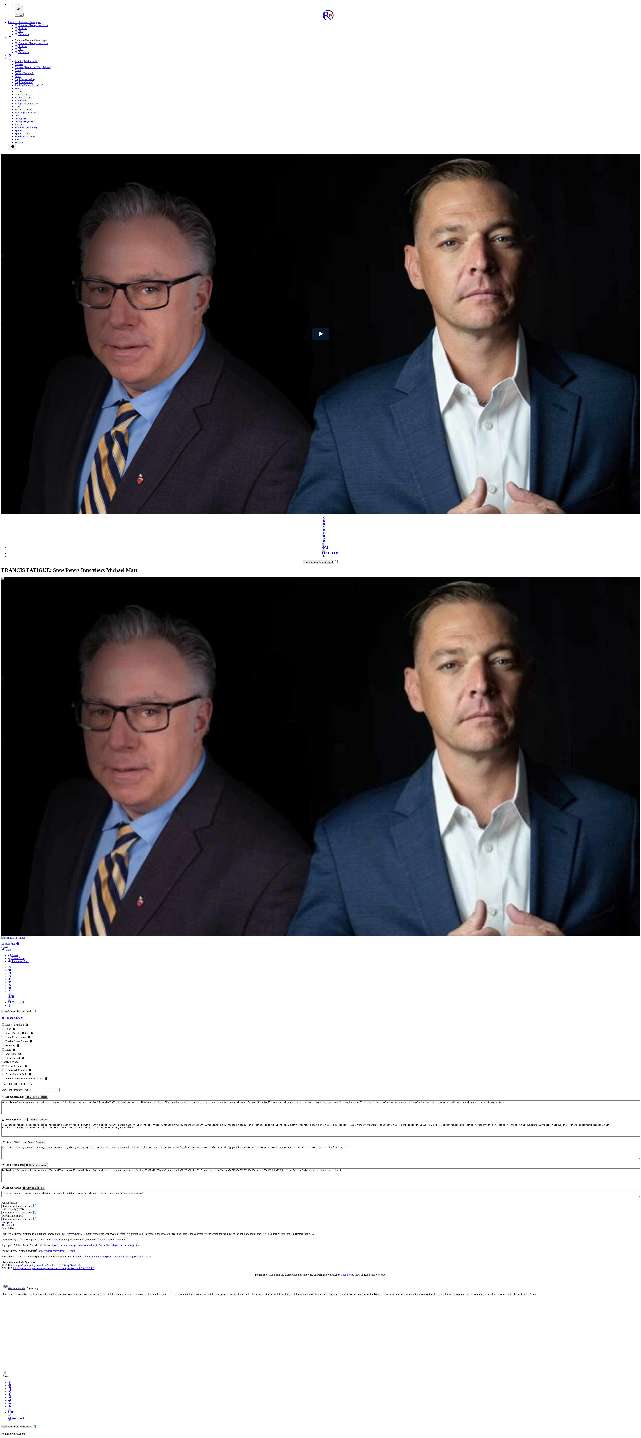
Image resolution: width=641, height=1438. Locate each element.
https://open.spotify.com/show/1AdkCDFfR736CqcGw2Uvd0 (48, 1265)
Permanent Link (20, 961)
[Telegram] (324, 520)
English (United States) (27, 85)
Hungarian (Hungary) (26, 103)
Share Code (17, 958)
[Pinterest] (324, 532)
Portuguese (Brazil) (25, 121)
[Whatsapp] (324, 517)
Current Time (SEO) (12, 1215)
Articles (22, 28)
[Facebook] (324, 523)
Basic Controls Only (16, 1074)
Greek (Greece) (23, 94)
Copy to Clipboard (38, 1097)
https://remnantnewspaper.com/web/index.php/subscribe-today (118, 1256)
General (9, 1225)
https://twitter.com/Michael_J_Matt (56, 1250)
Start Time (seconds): (12, 1089)
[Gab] (324, 547)
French (18, 88)
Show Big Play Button (17, 1033)
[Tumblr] (324, 529)
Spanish (19, 130)
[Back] (17, 4)
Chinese (19, 64)
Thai (17, 139)
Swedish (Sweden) (25, 136)
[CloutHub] (324, 553)
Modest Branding (14, 1024)
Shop (21, 31)
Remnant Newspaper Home (33, 25)
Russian (19, 124)
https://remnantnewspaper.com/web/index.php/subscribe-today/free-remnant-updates (95, 1245)
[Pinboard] (324, 541)
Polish (18, 115)
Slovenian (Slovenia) (26, 127)
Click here (346, 1274)
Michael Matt (8, 943)
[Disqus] (320, 1324)
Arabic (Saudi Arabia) (26, 61)
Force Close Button (16, 1037)
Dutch (18, 76)
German (19, 91)
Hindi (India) (21, 100)
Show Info (11, 1053)
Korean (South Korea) (26, 112)
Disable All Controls (16, 1070)
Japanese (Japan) (23, 109)
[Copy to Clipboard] (324, 556)
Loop (8, 1028)
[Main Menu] (19, 9)
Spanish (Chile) (23, 133)
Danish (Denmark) (24, 73)
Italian (18, 106)
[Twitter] (324, 526)
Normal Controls (14, 1066)
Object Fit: (7, 1084)
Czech (18, 70)
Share (14, 955)
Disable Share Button (17, 1041)
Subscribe (23, 34)
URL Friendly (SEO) (12, 1209)
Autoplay (10, 1045)
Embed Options (14, 1017)
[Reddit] (324, 535)
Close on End (12, 1058)
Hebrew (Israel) (23, 97)
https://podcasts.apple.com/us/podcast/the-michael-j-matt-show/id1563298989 (53, 1268)
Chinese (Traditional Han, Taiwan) (33, 67)
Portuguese (20, 118)
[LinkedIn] (324, 538)
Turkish (19, 142)
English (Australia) (25, 79)
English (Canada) (24, 82)
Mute (8, 1049)
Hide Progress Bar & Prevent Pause (24, 1078)
